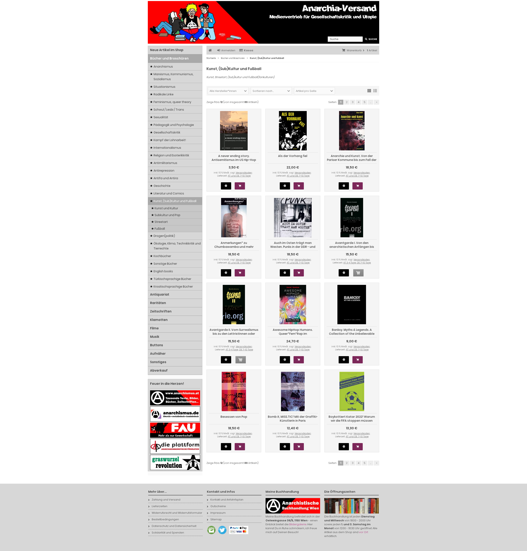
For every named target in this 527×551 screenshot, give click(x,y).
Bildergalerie (298, 524)
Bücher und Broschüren (169, 58)
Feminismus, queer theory (172, 102)
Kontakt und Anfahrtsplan (226, 500)
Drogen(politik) (164, 236)
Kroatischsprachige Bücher (173, 286)
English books (163, 271)
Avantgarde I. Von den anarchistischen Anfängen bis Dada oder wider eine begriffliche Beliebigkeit (352, 249)
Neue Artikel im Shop (166, 50)
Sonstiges (158, 362)
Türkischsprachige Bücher (172, 279)
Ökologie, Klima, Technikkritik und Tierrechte (177, 245)
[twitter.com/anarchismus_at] (221, 534)
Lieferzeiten (159, 506)
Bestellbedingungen (165, 519)
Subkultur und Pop (167, 215)
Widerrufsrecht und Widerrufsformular (177, 513)
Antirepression (164, 170)
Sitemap (216, 519)
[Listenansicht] (375, 90)
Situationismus (164, 87)
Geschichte (162, 186)
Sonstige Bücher (165, 264)
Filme (154, 328)
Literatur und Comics (169, 193)
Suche (371, 39)
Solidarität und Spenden (168, 533)
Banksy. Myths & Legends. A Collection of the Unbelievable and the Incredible (351, 334)
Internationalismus (167, 148)
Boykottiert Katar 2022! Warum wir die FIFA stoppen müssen (352, 419)
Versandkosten (244, 172)
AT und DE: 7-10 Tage (239, 175)
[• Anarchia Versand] (263, 22)
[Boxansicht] (369, 90)
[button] (228, 90)
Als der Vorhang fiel (292, 156)
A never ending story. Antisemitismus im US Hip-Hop (234, 158)
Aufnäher (158, 353)
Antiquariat (159, 294)
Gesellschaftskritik (167, 132)
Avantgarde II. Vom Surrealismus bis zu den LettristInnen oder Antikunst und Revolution (234, 334)
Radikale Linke (164, 94)
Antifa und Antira (166, 178)
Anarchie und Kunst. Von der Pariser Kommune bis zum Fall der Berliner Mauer (352, 160)
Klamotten (159, 320)
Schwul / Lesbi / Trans (169, 110)
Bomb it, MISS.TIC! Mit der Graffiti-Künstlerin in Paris (293, 419)
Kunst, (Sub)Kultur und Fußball (175, 201)
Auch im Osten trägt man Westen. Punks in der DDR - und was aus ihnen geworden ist (292, 247)
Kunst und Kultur (166, 208)
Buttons (156, 345)
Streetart (161, 222)
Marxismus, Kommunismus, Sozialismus (174, 76)
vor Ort (363, 532)
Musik (154, 337)
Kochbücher (162, 256)
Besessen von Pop (233, 417)
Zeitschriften (160, 311)
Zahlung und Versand (166, 500)
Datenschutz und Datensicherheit (174, 526)
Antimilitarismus (165, 163)
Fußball (160, 229)
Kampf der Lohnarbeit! (170, 140)
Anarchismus (163, 66)
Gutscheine (218, 506)
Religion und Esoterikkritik (171, 155)
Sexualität (161, 117)
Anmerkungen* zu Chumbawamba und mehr (234, 245)
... (370, 102)
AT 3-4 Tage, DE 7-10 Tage (357, 262)
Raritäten (158, 303)
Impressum (218, 513)
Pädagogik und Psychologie (174, 125)
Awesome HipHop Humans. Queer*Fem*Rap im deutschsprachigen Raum (293, 334)
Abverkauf (159, 370)
